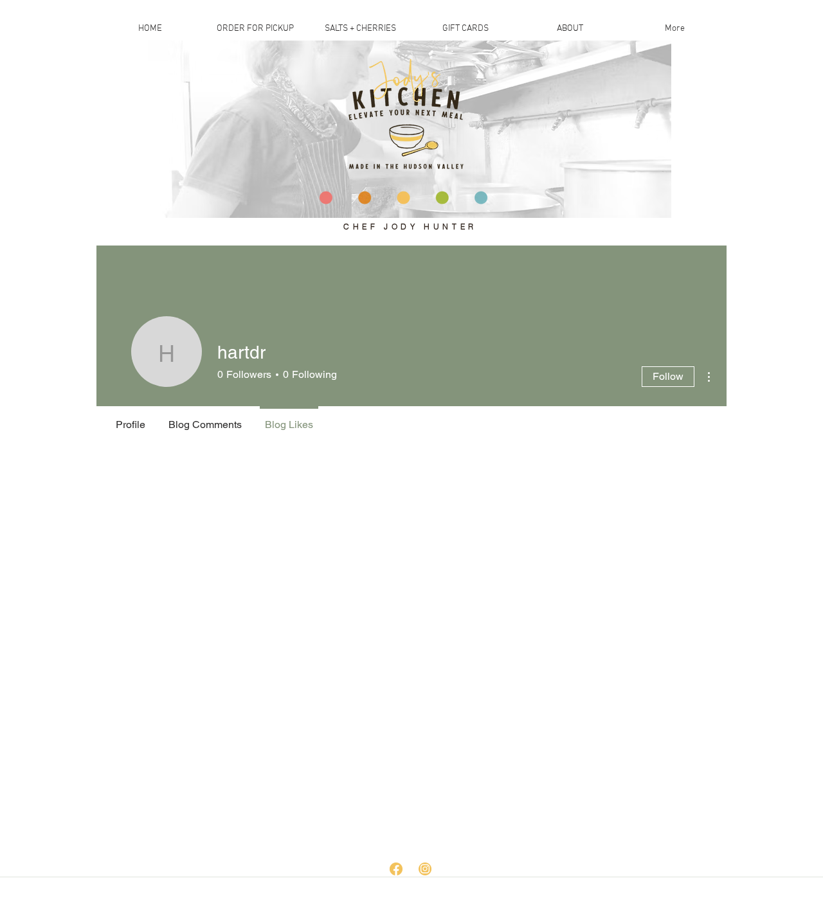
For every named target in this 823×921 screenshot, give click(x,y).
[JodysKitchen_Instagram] (425, 869)
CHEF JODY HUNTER (410, 226)
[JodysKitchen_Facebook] (396, 869)
